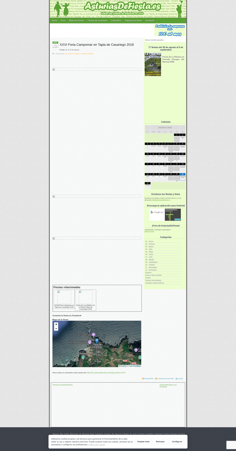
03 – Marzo (149, 247)
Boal (92, 434)
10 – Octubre (150, 265)
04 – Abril (148, 249)
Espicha (148, 273)
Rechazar (160, 441)
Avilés (66, 434)
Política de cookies (96, 444)
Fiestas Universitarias (153, 280)
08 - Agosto (69, 53)
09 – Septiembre (151, 262)
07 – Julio (149, 257)
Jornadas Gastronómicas (154, 283)
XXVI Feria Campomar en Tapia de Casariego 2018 (97, 44)
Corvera (181, 434)
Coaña (166, 434)
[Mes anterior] (148, 127)
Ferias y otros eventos (153, 275)
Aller (62, 434)
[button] (97, 341)
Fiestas (148, 278)
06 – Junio (149, 254)
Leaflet (123, 366)
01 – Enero (149, 241)
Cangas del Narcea (112, 434)
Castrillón (149, 434)
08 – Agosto (149, 260)
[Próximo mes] (182, 127)
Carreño (141, 434)
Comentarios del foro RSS (165, 378)
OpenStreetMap (135, 366)
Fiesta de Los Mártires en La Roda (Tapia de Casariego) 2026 (85, 307)
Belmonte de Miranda (79, 434)
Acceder (180, 378)
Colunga (173, 434)
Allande (55, 434)
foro (175, 198)
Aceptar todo (143, 441)
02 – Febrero (150, 244)
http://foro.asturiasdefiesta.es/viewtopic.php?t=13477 (106, 373)
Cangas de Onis (129, 434)
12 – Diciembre (151, 270)
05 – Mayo (149, 252)
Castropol (158, 434)
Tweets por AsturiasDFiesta (62, 385)
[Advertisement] (102, 30)
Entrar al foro (149, 232)
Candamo (99, 434)
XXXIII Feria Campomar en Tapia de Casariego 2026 (64, 306)
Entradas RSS (148, 378)
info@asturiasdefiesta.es (161, 200)
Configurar (177, 441)
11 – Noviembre (151, 267)
